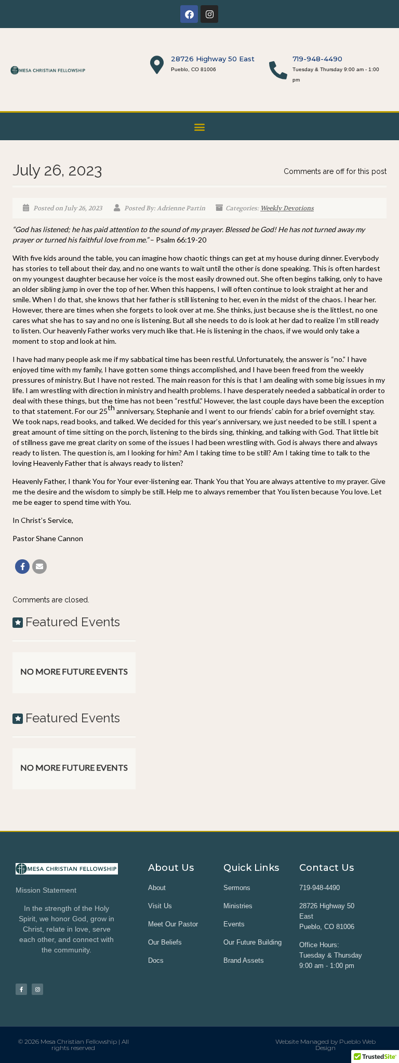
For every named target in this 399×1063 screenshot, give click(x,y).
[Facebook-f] (21, 989)
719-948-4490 (317, 59)
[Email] (39, 566)
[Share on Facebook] (22, 566)
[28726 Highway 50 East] (157, 65)
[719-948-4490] (278, 70)
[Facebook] (189, 14)
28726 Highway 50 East (213, 59)
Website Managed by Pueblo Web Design (325, 1045)
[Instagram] (209, 14)
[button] (199, 126)
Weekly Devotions (287, 208)
